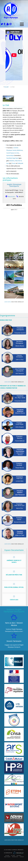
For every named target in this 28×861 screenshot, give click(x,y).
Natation (11, 160)
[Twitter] (1, 24)
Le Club (13, 855)
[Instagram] (10, 24)
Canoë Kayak (10, 153)
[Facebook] (4, 24)
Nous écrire (11, 196)
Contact (22, 856)
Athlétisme (20, 150)
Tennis (14, 163)
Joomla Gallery (7, 301)
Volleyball (20, 163)
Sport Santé (7, 856)
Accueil (7, 855)
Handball (9, 158)
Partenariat (15, 856)
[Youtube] (7, 24)
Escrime (16, 153)
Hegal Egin (15, 158)
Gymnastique (10, 155)
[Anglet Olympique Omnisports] (11, 10)
